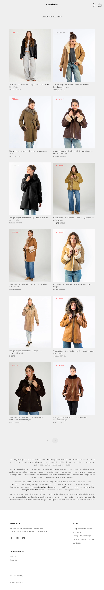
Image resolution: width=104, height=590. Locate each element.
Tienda (13, 556)
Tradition (14, 560)
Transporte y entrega (82, 536)
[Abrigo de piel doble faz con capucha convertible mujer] (30, 322)
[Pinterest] (23, 538)
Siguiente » (55, 440)
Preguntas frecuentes (82, 528)
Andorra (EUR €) (16, 576)
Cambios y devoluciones (83, 539)
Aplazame (77, 532)
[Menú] (4, 5)
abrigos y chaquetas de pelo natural (56, 499)
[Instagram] (17, 538)
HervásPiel (20, 583)
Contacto (77, 543)
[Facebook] (11, 538)
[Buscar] (93, 5)
